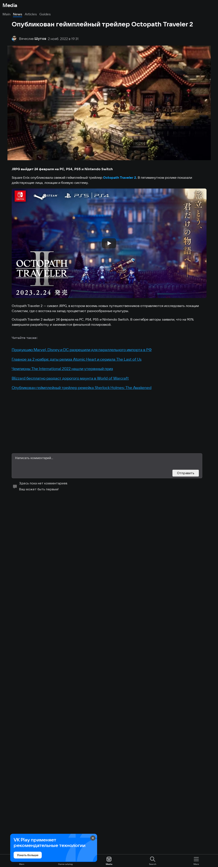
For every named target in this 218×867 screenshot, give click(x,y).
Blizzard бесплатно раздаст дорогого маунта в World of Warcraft (70, 378)
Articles (31, 14)
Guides (45, 14)
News (17, 14)
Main (6, 14)
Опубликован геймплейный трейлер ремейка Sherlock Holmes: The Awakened (82, 387)
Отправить (185, 473)
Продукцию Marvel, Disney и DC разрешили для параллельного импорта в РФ (82, 349)
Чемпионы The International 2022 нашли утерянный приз (62, 368)
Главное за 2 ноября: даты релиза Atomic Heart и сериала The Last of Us (77, 359)
